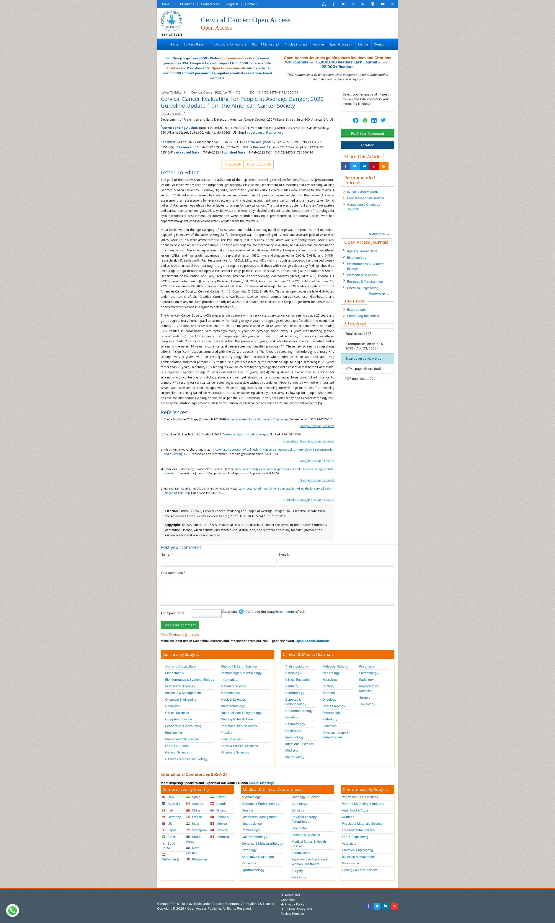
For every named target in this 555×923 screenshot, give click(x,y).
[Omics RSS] (363, 4)
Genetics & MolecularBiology (262, 843)
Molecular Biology (335, 666)
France (196, 817)
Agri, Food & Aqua (355, 810)
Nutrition (328, 693)
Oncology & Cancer (306, 797)
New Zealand (192, 850)
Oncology (329, 699)
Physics (226, 732)
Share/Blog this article (363, 316)
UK (169, 823)
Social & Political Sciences (239, 746)
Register (232, 4)
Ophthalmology (333, 706)
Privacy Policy (294, 904)
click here (284, 611)
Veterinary (349, 843)
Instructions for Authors (229, 44)
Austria (221, 803)
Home (165, 4)
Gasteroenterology (299, 711)
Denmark (222, 817)
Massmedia (350, 863)
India (195, 823)
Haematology (295, 724)
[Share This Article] (364, 120)
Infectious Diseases (299, 744)
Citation (367, 145)
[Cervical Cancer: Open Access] (171, 20)
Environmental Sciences (182, 739)
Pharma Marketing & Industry (363, 803)
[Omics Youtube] (383, 4)
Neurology (330, 679)
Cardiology (293, 673)
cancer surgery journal (363, 191)
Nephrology (331, 673)
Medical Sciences (233, 699)
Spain (195, 797)
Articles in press (296, 44)
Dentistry (291, 686)
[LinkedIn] (385, 906)
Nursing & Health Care (237, 719)
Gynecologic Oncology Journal (363, 207)
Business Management (358, 856)
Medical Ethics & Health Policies (309, 844)
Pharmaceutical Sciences (239, 726)
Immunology (294, 737)
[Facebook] (368, 906)
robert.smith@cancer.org (265, 132)
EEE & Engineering (355, 837)
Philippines (199, 859)
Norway (221, 830)
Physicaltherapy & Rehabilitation (335, 735)
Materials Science (233, 686)
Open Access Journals (229, 68)
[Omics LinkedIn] (353, 4)
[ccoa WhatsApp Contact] (393, 4)
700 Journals (296, 62)
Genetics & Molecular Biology (186, 759)
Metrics (363, 44)
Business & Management (365, 281)
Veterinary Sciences (235, 752)
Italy (170, 810)
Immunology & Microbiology (241, 673)
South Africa (193, 839)
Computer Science (178, 719)
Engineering (173, 732)
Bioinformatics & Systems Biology (365, 266)
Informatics (229, 679)
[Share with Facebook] (345, 166)
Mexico (221, 823)
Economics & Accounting (183, 726)
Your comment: (173, 572)
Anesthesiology (296, 666)
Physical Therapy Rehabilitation (304, 819)
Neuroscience (252, 823)
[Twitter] (377, 906)
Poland (220, 797)
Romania (222, 837)
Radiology (366, 679)
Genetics (291, 717)
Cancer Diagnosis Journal (365, 198)
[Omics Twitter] (343, 4)
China (195, 810)
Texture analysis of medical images (245, 434)
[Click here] (323, 4)
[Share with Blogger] (383, 166)
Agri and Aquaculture (362, 251)
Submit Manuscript (265, 44)
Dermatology (294, 693)
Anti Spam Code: (173, 613)
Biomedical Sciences (362, 275)
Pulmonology (368, 673)
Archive (318, 44)
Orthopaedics (332, 712)
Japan (171, 830)
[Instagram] (394, 906)
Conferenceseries (234, 58)
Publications (185, 4)
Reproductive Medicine (369, 688)
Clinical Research (297, 679)
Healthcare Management (260, 817)
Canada (197, 803)
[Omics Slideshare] (373, 4)
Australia (173, 803)
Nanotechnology (233, 706)
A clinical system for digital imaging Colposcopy (257, 419)
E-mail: (284, 554)
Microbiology (294, 757)
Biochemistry (356, 257)
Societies (173, 68)
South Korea (169, 846)
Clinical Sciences (177, 712)
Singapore (199, 830)
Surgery (365, 697)
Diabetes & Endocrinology (295, 702)
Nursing (328, 686)
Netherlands (171, 859)
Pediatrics (329, 726)
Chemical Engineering (362, 288)
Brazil (171, 837)
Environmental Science (358, 830)
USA (170, 797)
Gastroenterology (254, 837)
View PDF (232, 164)
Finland (221, 810)
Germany (174, 817)
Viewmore (377, 234)
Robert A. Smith (172, 114)
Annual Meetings (261, 783)
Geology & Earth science (360, 870)
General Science (176, 752)
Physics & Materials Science (362, 823)
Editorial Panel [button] (194, 44)
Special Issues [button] (339, 44)
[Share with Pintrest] (374, 166)
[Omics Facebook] (333, 4)
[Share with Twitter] (355, 166)
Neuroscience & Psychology (241, 712)
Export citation (357, 309)
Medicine (291, 750)
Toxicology (367, 704)
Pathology (329, 719)
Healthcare (293, 730)
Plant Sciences (231, 739)
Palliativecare (301, 853)
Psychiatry (367, 666)
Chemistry (172, 706)
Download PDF (258, 164)
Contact (251, 4)
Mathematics (230, 693)
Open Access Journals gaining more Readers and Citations (337, 58)
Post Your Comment (367, 133)
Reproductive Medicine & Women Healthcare (310, 861)
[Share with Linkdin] (364, 166)
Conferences (210, 4)
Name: (167, 554)
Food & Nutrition (177, 746)
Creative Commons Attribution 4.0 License (243, 903)
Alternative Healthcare (258, 856)
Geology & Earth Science (239, 666)
